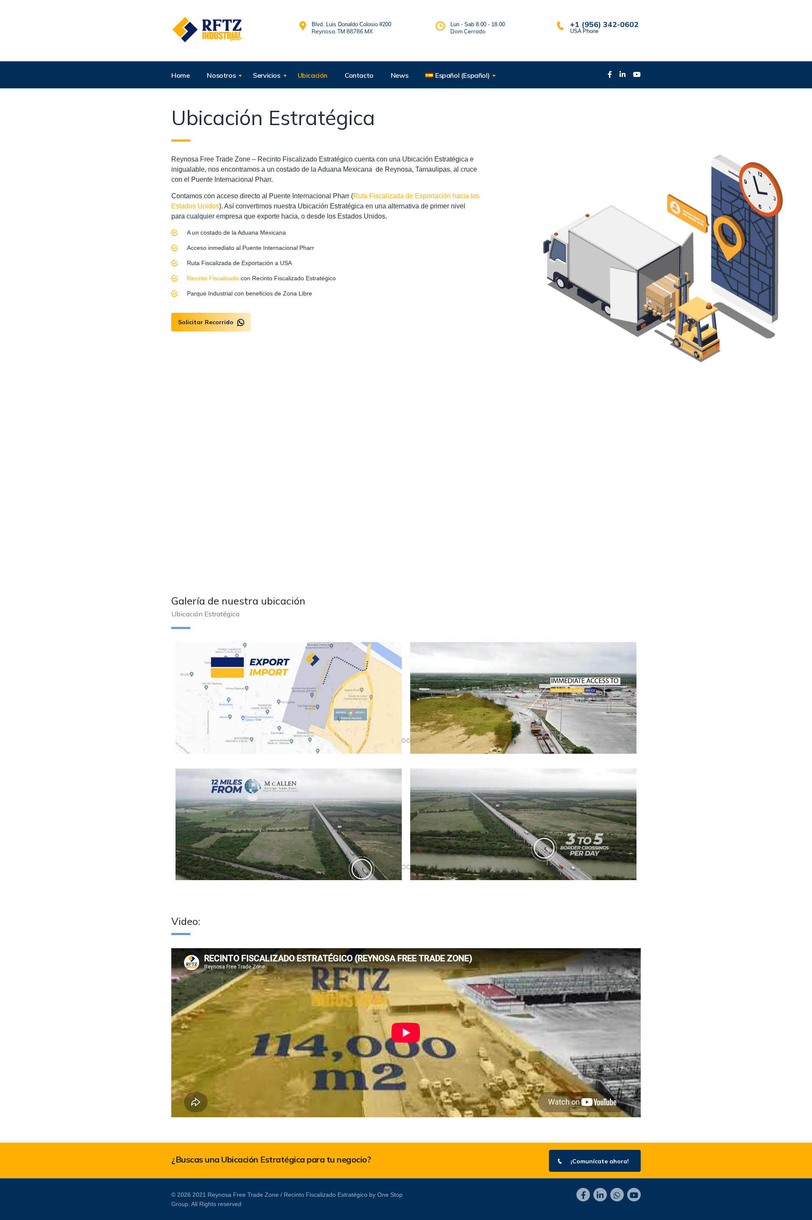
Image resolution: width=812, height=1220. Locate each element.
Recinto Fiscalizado (213, 278)
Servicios (266, 75)
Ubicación (312, 75)
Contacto (359, 75)
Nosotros (221, 75)
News (399, 75)
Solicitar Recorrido (205, 322)
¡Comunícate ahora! (600, 1161)
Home (180, 75)
